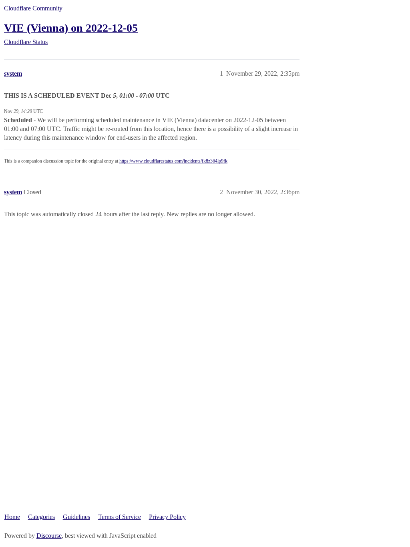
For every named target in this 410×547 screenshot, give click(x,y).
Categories (41, 516)
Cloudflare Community (33, 8)
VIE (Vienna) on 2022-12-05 (71, 28)
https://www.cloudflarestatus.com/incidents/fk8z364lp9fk (173, 161)
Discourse (49, 535)
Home (12, 516)
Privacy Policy (167, 516)
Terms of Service (119, 516)
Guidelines (76, 516)
